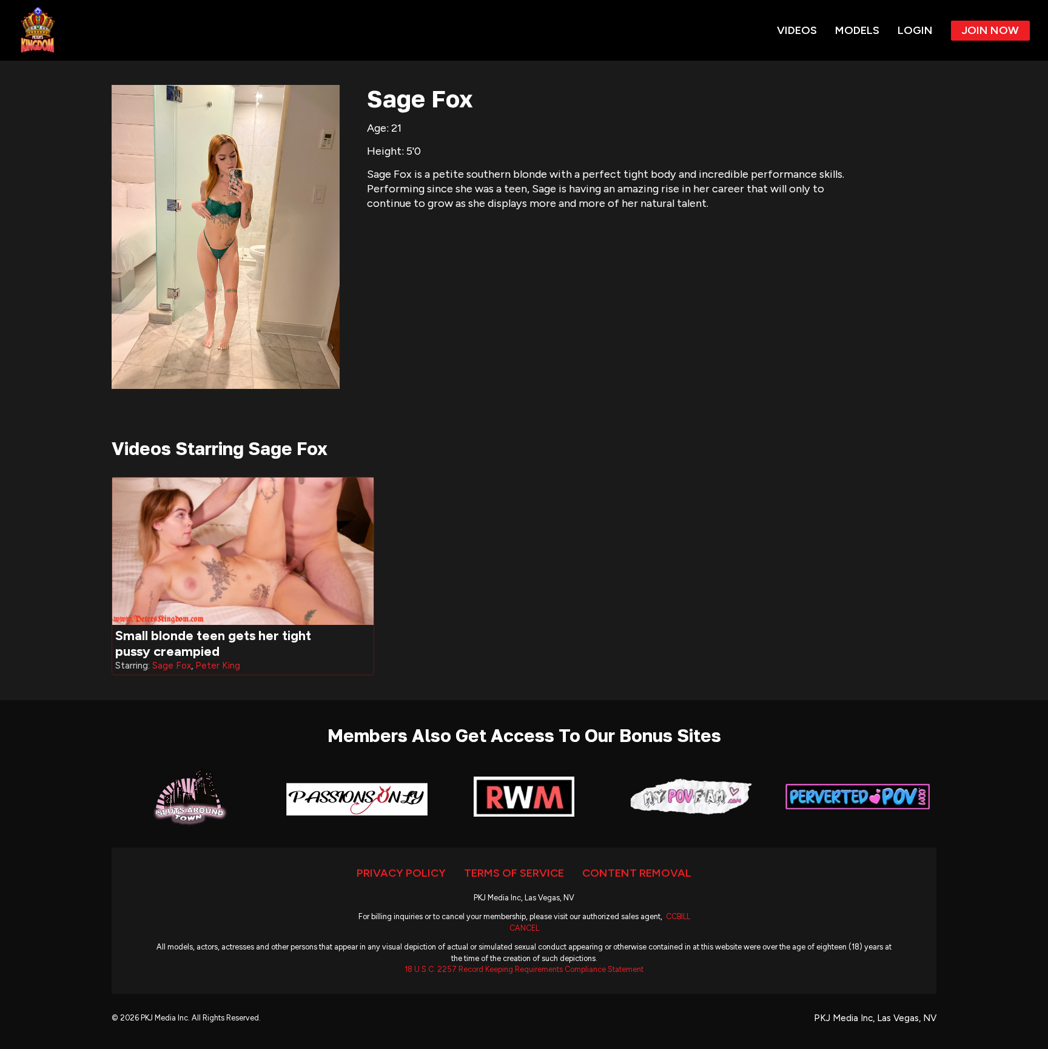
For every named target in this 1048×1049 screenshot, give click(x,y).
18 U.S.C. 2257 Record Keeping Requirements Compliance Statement (524, 969)
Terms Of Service (514, 873)
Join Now (990, 30)
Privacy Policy (401, 873)
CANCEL (524, 928)
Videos (797, 30)
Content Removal (636, 873)
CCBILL (678, 916)
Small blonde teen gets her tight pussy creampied (213, 643)
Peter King (217, 665)
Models (857, 30)
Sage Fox (171, 665)
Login (915, 30)
